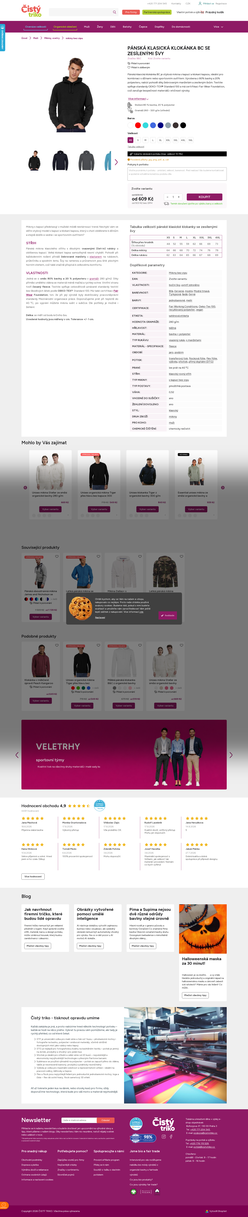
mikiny (173, 416)
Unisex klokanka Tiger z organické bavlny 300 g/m (145, 494)
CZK (188, 3)
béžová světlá (161, 688)
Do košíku (204, 197)
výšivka (173, 361)
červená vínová (73, 688)
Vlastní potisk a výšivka (190, 12)
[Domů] (24, 38)
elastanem (96, 256)
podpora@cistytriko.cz (206, 1133)
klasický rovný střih (180, 373)
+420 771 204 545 (157, 3)
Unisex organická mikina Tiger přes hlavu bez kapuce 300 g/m (98, 494)
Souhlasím (169, 615)
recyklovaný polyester (182, 309)
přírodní (156, 688)
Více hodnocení (33, 876)
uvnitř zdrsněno (190, 285)
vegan (199, 309)
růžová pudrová (166, 688)
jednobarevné (177, 300)
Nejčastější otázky (67, 1164)
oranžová (125, 688)
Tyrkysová (175, 294)
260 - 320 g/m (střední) (157, 110)
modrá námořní (88, 688)
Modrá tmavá (201, 291)
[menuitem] (36, 27)
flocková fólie (197, 358)
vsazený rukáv (177, 340)
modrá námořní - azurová (36, 599)
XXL (168, 140)
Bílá (171, 291)
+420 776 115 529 (199, 1143)
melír (189, 300)
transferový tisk (178, 358)
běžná (172, 328)
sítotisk (183, 361)
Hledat (114, 12)
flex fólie (211, 358)
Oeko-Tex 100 (207, 306)
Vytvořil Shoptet (218, 1211)
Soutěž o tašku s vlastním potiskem (107, 1172)
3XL (176, 140)
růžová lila (171, 688)
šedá (184, 294)
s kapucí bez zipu (179, 380)
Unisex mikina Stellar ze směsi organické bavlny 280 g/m (49, 494)
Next (231, 755)
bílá (67, 688)
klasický (173, 410)
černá (192, 294)
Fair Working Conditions (183, 306)
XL (160, 140)
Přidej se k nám (101, 1164)
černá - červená (26, 599)
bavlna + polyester (180, 334)
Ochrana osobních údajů (34, 1174)
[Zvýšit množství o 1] (178, 197)
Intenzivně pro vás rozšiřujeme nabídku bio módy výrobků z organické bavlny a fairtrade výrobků (145, 1167)
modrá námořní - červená (31, 599)
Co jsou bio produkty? (141, 1179)
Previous (17, 755)
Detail (41, 617)
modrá (189, 291)
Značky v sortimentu (68, 1169)
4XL (183, 140)
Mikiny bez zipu (178, 272)
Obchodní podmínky (31, 1159)
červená (179, 291)
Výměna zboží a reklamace (34, 1169)
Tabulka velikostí (136, 146)
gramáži (94, 278)
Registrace (221, 3)
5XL (191, 140)
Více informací (137, 98)
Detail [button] (50, 509)
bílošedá (114, 688)
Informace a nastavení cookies (37, 1179)
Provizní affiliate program (106, 1159)
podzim (179, 352)
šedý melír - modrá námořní (47, 599)
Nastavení (100, 618)
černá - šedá (42, 599)
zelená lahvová (83, 688)
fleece (172, 346)
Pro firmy (131, 12)
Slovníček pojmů (65, 1174)
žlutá (119, 688)
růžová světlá (130, 688)
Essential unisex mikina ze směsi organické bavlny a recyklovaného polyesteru (193, 494)
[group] (50, 485)
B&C (139, 58)
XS (130, 140)
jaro (171, 352)
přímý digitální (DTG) (201, 361)
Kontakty (176, 3)
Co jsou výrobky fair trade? (144, 1184)
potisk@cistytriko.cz (204, 1147)
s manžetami (193, 340)
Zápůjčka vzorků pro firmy (70, 1159)
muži (172, 422)
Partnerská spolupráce (157, 12)
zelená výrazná (78, 688)
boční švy (174, 285)
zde (141, 612)
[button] (50, 504)
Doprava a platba (30, 1164)
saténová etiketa (179, 315)
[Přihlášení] (206, 3)
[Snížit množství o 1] (167, 197)
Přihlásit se (106, 1120)
